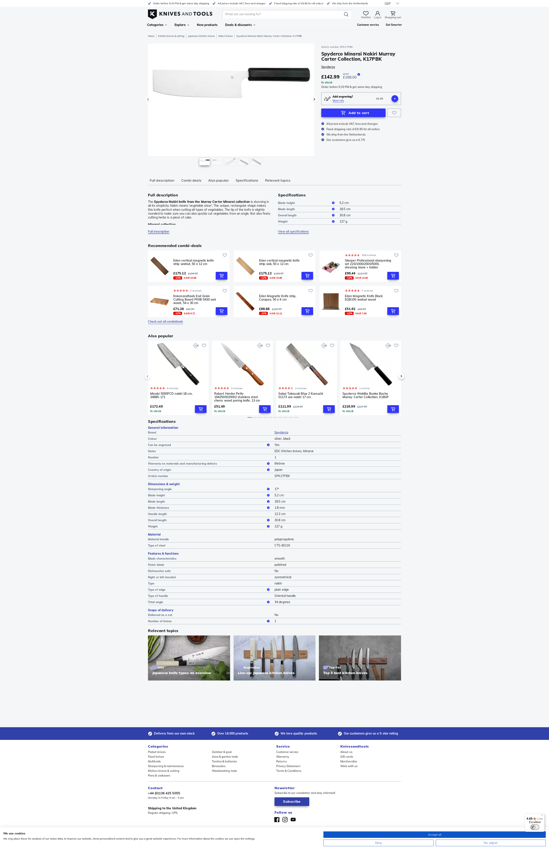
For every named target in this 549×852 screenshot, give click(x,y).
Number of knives (160, 621)
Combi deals (191, 180)
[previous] (155, 376)
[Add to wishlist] (394, 112)
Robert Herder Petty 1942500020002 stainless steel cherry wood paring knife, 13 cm (237, 397)
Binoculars (219, 766)
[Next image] (314, 99)
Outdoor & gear (222, 752)
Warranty (282, 756)
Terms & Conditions (288, 770)
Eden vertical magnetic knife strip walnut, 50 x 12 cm (193, 262)
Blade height (286, 203)
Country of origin (159, 469)
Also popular (218, 180)
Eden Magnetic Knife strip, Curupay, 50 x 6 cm (277, 297)
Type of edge (156, 589)
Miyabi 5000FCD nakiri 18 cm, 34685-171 (171, 395)
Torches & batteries (224, 761)
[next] (394, 376)
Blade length (286, 209)
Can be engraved (159, 445)
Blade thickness (158, 507)
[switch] (535, 827)
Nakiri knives (225, 36)
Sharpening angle (160, 489)
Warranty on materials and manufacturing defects (182, 463)
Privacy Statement (288, 766)
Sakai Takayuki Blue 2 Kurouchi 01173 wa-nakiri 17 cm (300, 395)
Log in (377, 17)
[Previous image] (148, 99)
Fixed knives (156, 756)
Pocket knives (157, 752)
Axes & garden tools (225, 756)
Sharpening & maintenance (166, 766)
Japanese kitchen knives (201, 36)
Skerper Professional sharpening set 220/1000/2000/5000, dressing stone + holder (368, 264)
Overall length (287, 215)
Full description (162, 180)
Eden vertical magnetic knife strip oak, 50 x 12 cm (279, 262)
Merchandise (348, 761)
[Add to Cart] (221, 276)
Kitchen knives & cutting (171, 36)
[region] (231, 105)
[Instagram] (285, 820)
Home (151, 36)
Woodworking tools (224, 770)
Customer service (287, 752)
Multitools (154, 761)
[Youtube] (293, 820)
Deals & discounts (238, 25)
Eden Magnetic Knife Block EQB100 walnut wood (364, 297)
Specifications (247, 180)
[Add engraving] (394, 98)
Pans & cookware (159, 775)
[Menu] (542, 816)
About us (346, 752)
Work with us (348, 766)
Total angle (155, 602)
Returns (281, 761)
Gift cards (346, 756)
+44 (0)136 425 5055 (164, 793)
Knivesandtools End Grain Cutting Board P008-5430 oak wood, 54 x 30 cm (194, 299)
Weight (283, 221)
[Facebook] (277, 820)
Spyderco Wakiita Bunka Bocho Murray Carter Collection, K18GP (365, 395)
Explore (180, 25)
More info (338, 100)
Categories (155, 25)
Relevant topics (277, 180)
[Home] (180, 13)
